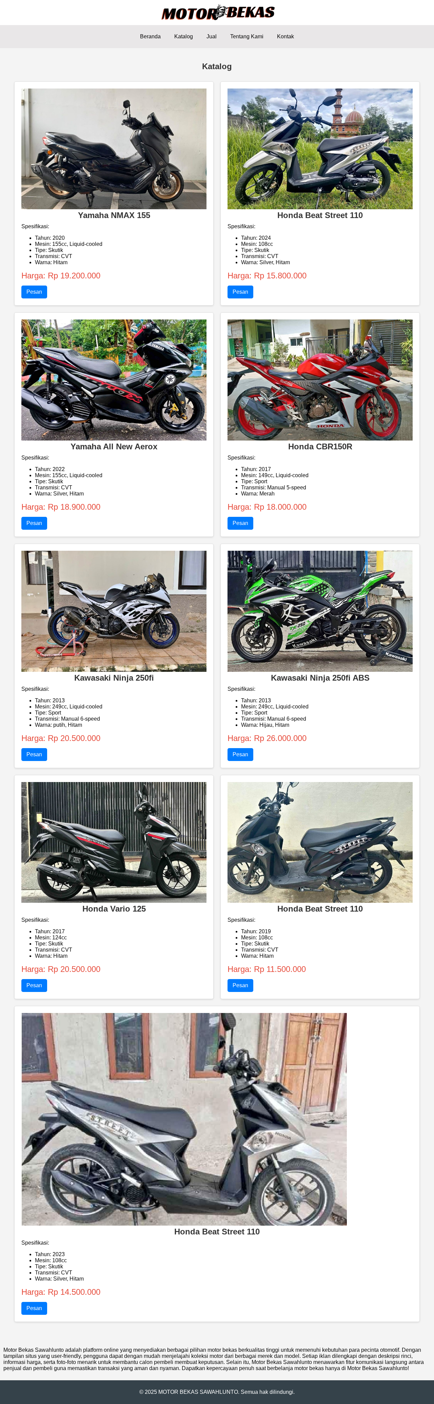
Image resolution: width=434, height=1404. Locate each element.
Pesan (34, 292)
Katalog (183, 36)
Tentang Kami (246, 36)
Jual (211, 36)
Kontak (285, 36)
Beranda (150, 36)
